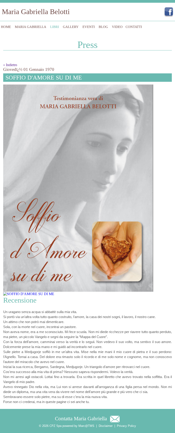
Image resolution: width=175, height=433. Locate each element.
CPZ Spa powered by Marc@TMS (71, 426)
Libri (54, 27)
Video (117, 27)
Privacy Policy (126, 426)
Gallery (71, 27)
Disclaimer (106, 426)
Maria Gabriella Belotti (36, 11)
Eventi (88, 27)
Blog (103, 27)
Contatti (134, 27)
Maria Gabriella (30, 27)
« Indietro (10, 65)
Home (6, 27)
